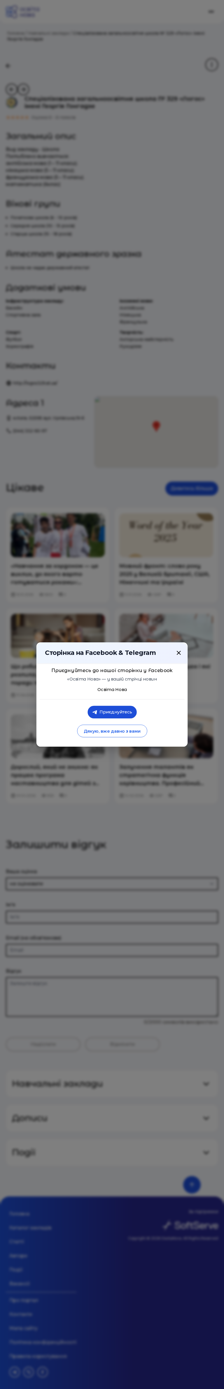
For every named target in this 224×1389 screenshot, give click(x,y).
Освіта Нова (112, 689)
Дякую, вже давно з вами (111, 731)
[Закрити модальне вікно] (178, 652)
